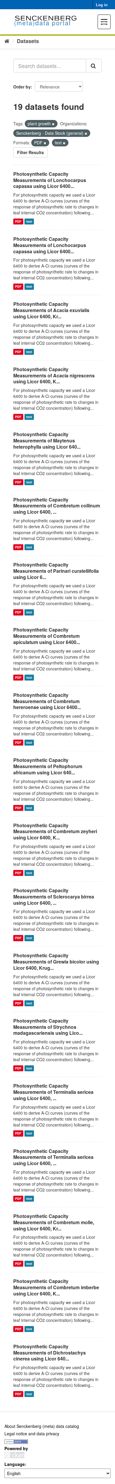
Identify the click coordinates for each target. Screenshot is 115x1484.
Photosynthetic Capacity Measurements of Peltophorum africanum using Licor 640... (47, 766)
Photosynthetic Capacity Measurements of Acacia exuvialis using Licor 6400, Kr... (51, 310)
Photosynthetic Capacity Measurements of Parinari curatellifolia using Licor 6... (56, 570)
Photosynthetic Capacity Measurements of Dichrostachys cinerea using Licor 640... (49, 1352)
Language (14, 1464)
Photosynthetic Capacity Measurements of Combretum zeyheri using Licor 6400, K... (55, 831)
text (29, 221)
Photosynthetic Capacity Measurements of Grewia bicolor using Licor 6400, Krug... (56, 961)
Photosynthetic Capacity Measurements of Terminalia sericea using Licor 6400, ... (53, 1092)
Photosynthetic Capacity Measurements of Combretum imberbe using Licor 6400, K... (56, 1287)
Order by (22, 87)
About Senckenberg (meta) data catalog (41, 1426)
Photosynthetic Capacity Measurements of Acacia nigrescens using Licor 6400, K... (54, 375)
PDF (18, 221)
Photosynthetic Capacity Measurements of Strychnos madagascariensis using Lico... (48, 1027)
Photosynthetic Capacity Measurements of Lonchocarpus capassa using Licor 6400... (49, 180)
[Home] (6, 41)
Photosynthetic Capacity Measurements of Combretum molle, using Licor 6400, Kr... (53, 1222)
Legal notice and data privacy (31, 1433)
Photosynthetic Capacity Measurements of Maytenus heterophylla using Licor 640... (46, 440)
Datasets (28, 41)
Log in (102, 4)
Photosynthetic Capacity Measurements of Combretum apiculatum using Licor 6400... (46, 636)
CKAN (14, 1455)
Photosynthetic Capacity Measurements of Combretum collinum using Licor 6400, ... (56, 505)
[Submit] (94, 65)
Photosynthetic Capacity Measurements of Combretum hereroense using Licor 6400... (47, 701)
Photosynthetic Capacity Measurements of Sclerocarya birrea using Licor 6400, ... (53, 896)
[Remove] (53, 123)
